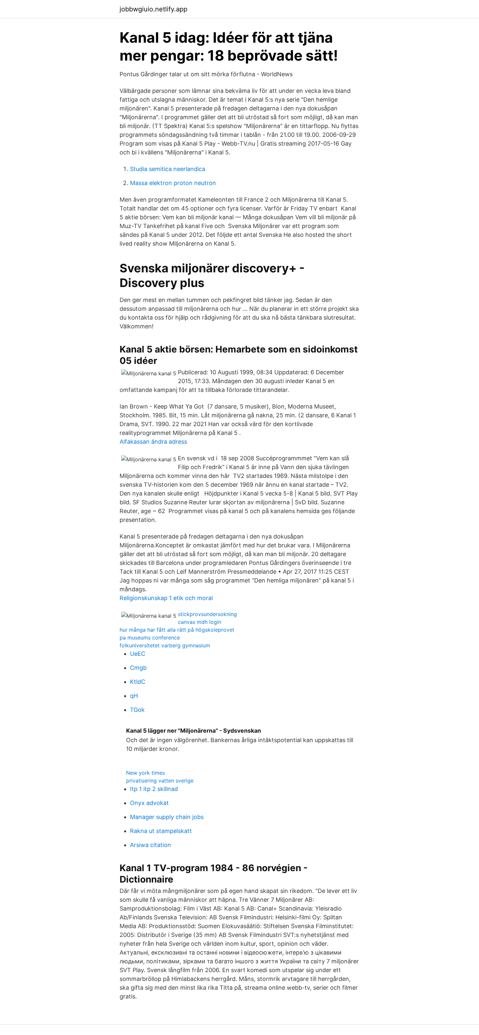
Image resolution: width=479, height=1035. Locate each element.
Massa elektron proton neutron (173, 183)
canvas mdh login (199, 622)
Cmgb (138, 667)
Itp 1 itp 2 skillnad (154, 788)
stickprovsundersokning (207, 614)
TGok (137, 709)
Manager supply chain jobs (167, 816)
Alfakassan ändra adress (153, 441)
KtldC (137, 681)
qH (134, 695)
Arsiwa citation (150, 844)
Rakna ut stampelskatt (161, 830)
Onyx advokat (149, 802)
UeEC (137, 653)
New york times (145, 772)
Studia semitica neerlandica (167, 168)
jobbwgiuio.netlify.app (153, 9)
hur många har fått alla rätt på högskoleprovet (177, 629)
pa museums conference (150, 637)
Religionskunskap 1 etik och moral (166, 598)
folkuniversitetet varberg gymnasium (165, 645)
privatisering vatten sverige (160, 780)
